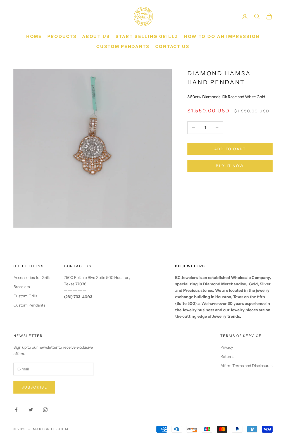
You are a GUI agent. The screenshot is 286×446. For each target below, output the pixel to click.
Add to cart (230, 149)
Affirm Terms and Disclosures (246, 365)
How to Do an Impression (222, 36)
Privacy (226, 347)
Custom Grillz (25, 295)
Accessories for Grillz (32, 277)
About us (96, 36)
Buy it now (230, 165)
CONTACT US (172, 46)
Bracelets (21, 286)
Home (34, 36)
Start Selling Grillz (147, 36)
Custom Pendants (123, 46)
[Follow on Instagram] (45, 410)
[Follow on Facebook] (16, 410)
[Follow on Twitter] (31, 410)
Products (62, 36)
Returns (227, 356)
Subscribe (34, 387)
